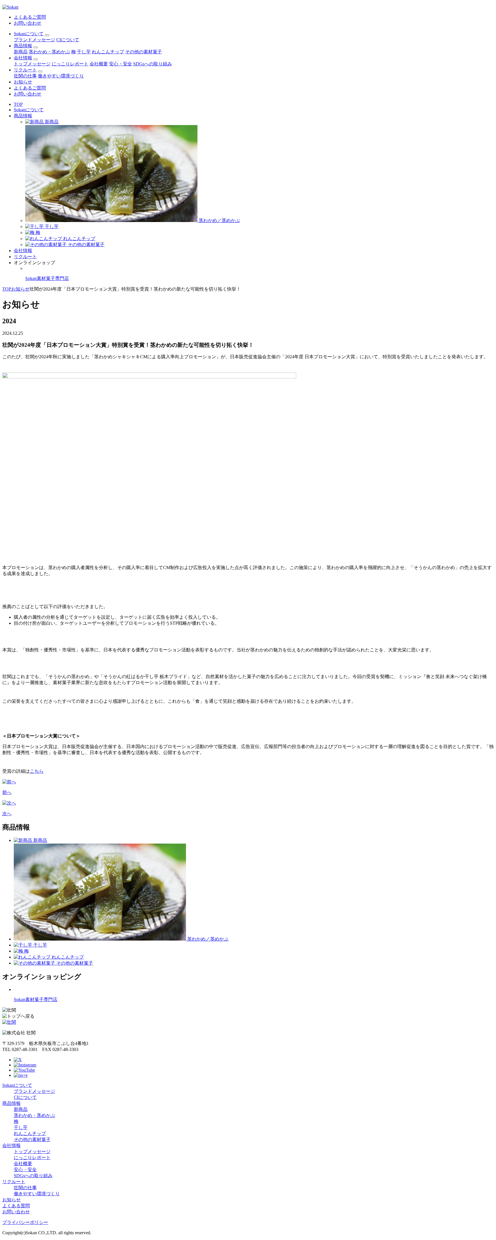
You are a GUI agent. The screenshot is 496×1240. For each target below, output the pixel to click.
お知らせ (23, 81)
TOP (18, 104)
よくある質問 (16, 1205)
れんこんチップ (108, 51)
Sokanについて (29, 33)
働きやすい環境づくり (61, 75)
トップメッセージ (32, 63)
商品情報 (23, 45)
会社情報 (23, 57)
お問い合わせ (27, 23)
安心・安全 (120, 63)
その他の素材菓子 (143, 51)
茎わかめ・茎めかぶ (49, 51)
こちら (37, 771)
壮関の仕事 (25, 75)
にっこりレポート (70, 63)
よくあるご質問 (30, 17)
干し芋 (84, 51)
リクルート (25, 69)
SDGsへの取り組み (152, 63)
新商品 (21, 51)
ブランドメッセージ (34, 39)
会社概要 (99, 63)
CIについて (67, 39)
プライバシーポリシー (25, 1222)
